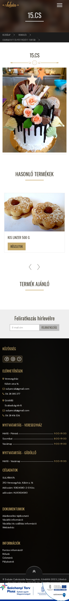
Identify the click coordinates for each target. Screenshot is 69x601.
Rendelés (23, 34)
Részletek (17, 246)
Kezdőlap (7, 34)
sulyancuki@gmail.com (17, 388)
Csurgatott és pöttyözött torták (19, 39)
